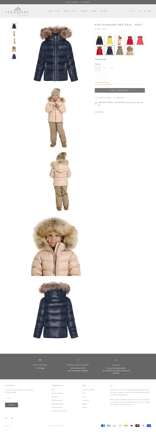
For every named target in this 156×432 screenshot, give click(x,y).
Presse (84, 397)
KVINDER (83, 11)
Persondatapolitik (57, 407)
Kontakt (84, 407)
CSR (83, 393)
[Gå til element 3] (14, 41)
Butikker (84, 404)
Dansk (131, 11)
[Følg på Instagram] (12, 418)
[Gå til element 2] (14, 34)
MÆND (94, 11)
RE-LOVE (104, 11)
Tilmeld (11, 405)
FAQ (53, 390)
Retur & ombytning (57, 393)
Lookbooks (85, 400)
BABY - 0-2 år (54, 11)
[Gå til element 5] (14, 56)
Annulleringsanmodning (59, 411)
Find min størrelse (100, 59)
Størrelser (55, 397)
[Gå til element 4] (14, 49)
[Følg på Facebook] (6, 418)
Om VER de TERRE (88, 390)
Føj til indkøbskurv (120, 90)
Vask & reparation (57, 400)
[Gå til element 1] (14, 26)
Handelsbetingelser (58, 404)
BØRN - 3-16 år (70, 11)
